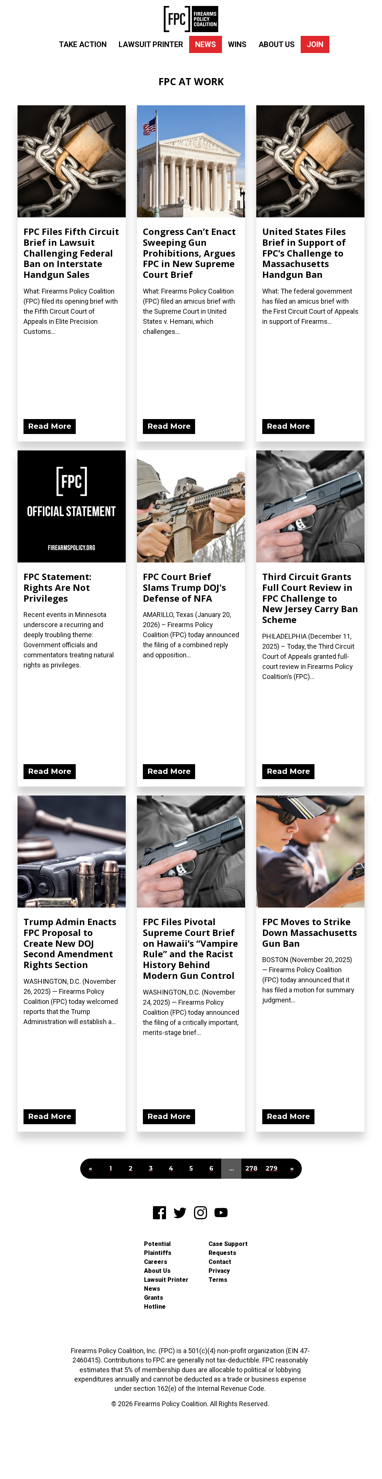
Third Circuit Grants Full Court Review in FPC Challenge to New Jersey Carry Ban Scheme (310, 598)
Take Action (83, 44)
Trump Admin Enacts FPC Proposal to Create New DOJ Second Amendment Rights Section (70, 943)
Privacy (219, 1270)
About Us (277, 44)
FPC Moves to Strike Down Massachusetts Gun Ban (309, 932)
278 (251, 1168)
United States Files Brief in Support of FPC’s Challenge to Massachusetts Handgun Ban (304, 252)
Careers (155, 1261)
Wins (237, 44)
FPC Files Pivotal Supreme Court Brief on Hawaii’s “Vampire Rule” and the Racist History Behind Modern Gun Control (190, 948)
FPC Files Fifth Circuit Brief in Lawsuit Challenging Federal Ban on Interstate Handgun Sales (71, 252)
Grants (153, 1297)
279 (272, 1168)
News (205, 44)
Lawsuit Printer (151, 44)
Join (315, 44)
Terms (218, 1279)
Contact (220, 1261)
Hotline (155, 1306)
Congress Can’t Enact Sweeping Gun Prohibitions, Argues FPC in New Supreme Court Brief (189, 252)
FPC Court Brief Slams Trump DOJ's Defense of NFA (184, 587)
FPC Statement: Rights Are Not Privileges (57, 587)
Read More (49, 426)
